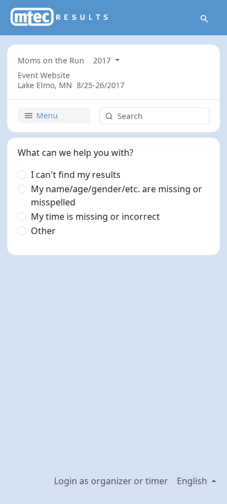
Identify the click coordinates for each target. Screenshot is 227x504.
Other (43, 231)
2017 (103, 60)
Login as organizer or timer (111, 481)
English (193, 481)
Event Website (44, 75)
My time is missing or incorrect (95, 216)
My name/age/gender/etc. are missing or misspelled (116, 195)
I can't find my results (76, 175)
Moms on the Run (51, 60)
